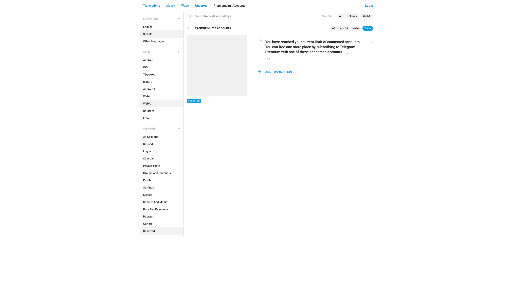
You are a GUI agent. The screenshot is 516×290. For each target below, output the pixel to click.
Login (369, 5)
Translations (151, 5)
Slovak (170, 5)
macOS (344, 28)
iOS (333, 28)
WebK (356, 28)
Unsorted (201, 5)
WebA (185, 5)
